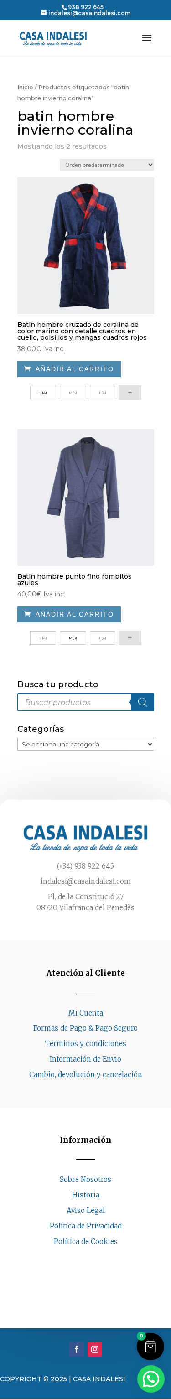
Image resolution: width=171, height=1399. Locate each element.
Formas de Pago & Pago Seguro (85, 1028)
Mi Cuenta (85, 1013)
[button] (150, 1346)
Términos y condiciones (85, 1043)
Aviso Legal (86, 1210)
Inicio (25, 87)
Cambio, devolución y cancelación (85, 1074)
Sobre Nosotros (85, 1179)
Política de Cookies (86, 1241)
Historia (85, 1195)
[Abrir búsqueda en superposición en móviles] (85, 702)
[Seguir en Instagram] (95, 1258)
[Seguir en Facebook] (76, 1258)
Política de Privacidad (86, 1226)
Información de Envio (85, 1059)
